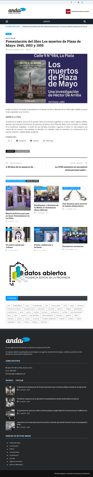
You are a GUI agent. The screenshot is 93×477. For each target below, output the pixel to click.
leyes (9, 315)
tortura (26, 322)
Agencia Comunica (16, 461)
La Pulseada (14, 446)
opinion (19, 319)
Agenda (9, 34)
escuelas (51, 309)
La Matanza (55, 312)
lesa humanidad (76, 312)
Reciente (9, 380)
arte (8, 306)
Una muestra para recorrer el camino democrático (74, 205)
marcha (23, 315)
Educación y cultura (40, 188)
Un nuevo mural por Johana (15, 246)
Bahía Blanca (17, 306)
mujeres (68, 315)
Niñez (76, 315)
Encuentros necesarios (72, 246)
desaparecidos (29, 309)
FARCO (12, 449)
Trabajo (9, 188)
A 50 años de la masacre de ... (20, 167)
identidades (78, 309)
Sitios (19, 322)
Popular (19, 380)
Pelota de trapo (15, 443)
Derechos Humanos (14, 309)
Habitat (68, 309)
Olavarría (10, 319)
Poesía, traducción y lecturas (43, 246)
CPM (65, 188)
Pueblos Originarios (49, 319)
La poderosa (14, 455)
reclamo (71, 319)
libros (26, 151)
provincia (36, 319)
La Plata (19, 151)
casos (27, 306)
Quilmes (62, 319)
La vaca (12, 458)
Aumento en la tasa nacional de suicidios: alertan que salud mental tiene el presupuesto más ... (52, 423)
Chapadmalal (37, 306)
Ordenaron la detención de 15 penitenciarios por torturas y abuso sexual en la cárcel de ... (52, 387)
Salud (79, 319)
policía (27, 319)
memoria (59, 315)
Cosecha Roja (14, 452)
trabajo (34, 322)
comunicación (55, 306)
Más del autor (32, 181)
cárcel (72, 306)
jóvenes (45, 312)
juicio (21, 312)
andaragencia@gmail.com (16, 374)
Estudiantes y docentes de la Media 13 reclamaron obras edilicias (46, 207)
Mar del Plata (34, 315)
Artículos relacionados (16, 181)
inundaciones (12, 312)
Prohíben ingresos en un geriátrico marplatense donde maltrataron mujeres (48, 399)
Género (9, 229)
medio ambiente (47, 315)
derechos (80, 306)
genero (60, 309)
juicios (29, 312)
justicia (36, 312)
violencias (43, 322)
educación (41, 309)
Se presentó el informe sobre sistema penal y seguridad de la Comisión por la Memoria (52, 410)
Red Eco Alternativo (16, 465)
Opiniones (66, 229)
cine (46, 306)
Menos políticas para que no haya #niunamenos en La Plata (17, 215)
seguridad (10, 322)
